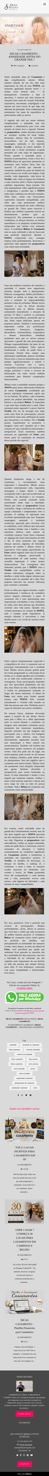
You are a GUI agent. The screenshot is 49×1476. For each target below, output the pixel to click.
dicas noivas (33, 1059)
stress (35, 1088)
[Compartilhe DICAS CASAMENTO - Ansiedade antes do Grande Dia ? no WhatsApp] (22, 1095)
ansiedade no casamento (30, 1045)
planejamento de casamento (24, 1083)
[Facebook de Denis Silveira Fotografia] (20, 1455)
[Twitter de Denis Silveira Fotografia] (17, 1455)
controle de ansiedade (24, 1054)
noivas (33, 1069)
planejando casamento (19, 1088)
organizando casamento (24, 1078)
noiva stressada (19, 1069)
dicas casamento (17, 1059)
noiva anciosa (33, 1064)
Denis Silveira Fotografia (37, 1010)
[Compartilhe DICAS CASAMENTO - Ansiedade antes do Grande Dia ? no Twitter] (26, 1095)
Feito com (25, 1474)
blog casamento (14, 1050)
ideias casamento (17, 1064)
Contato (24, 1464)
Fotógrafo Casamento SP (22, 1013)
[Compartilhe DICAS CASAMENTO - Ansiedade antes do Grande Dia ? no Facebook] (18, 1095)
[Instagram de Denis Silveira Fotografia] (24, 1455)
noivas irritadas (24, 1073)
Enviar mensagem (25, 1445)
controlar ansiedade (33, 1050)
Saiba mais (24, 1414)
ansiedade (13, 1045)
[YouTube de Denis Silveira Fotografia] (31, 1455)
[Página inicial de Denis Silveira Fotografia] (11, 7)
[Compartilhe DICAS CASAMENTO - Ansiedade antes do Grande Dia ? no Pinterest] (30, 1095)
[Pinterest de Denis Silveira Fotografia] (28, 1455)
